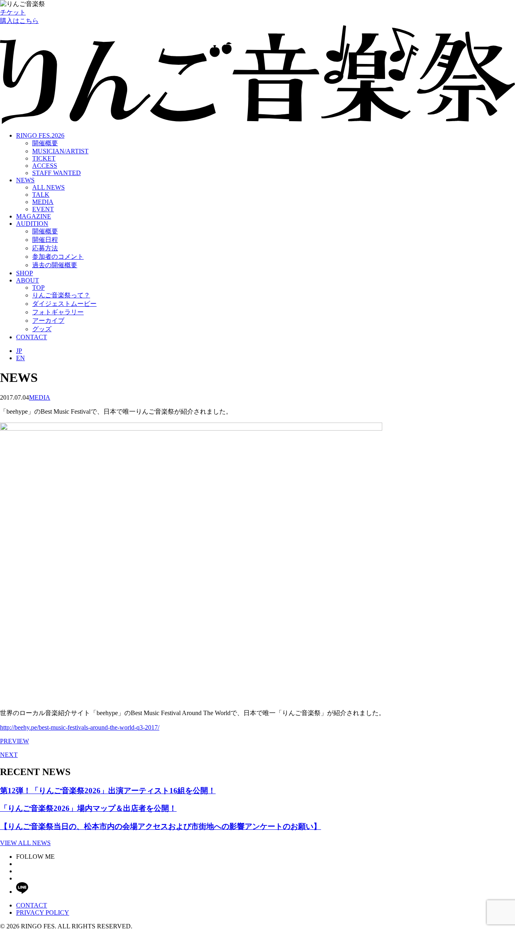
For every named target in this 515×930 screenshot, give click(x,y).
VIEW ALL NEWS (25, 842)
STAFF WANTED (56, 172)
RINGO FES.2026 (40, 135)
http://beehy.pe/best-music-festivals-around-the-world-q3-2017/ (79, 727)
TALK (40, 194)
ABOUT (27, 280)
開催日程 (45, 239)
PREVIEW (14, 741)
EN (20, 358)
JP (19, 350)
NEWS (25, 180)
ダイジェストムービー (64, 303)
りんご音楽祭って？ (61, 295)
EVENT (43, 209)
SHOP (24, 273)
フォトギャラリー (58, 312)
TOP (38, 287)
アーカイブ (48, 320)
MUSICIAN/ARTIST (60, 151)
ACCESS (44, 165)
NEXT (9, 754)
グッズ (42, 329)
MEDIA (43, 201)
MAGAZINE (33, 216)
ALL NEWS (48, 187)
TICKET (44, 158)
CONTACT (31, 337)
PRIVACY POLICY (42, 912)
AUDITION (32, 223)
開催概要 (45, 143)
